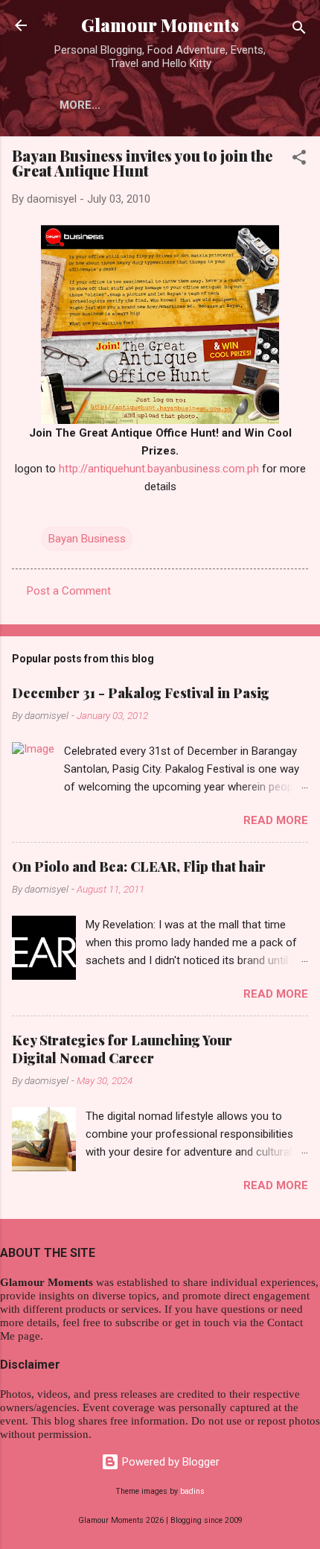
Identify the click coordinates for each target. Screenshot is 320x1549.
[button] (299, 159)
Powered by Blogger (169, 1462)
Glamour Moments (160, 25)
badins (192, 1491)
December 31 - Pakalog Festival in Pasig (140, 693)
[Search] (299, 30)
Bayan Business (87, 538)
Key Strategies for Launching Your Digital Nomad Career (122, 1049)
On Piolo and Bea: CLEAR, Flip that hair (139, 866)
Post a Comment (69, 591)
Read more (275, 820)
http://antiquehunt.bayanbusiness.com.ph (159, 468)
